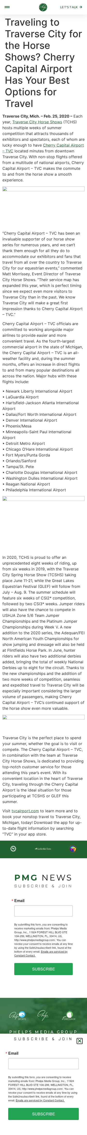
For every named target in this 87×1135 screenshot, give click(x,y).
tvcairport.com (25, 810)
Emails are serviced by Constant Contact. (40, 1100)
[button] (79, 1041)
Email (19, 901)
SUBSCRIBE (43, 969)
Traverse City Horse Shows (37, 121)
